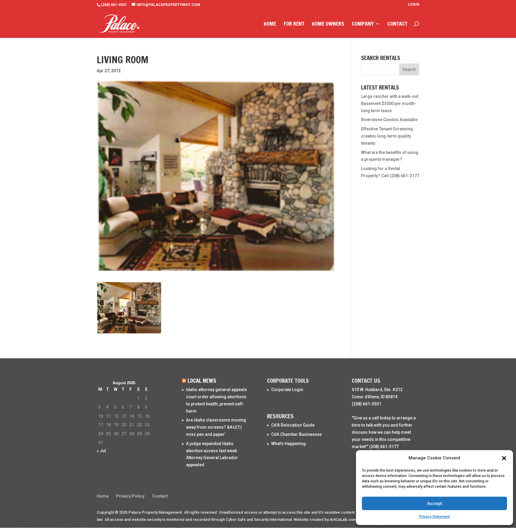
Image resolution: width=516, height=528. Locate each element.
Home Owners (328, 24)
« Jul (101, 450)
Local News (202, 380)
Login (413, 5)
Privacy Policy (130, 496)
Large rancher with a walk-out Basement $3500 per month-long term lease (389, 103)
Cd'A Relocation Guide (292, 425)
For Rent (294, 24)
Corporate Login (287, 389)
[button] (504, 458)
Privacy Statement (434, 517)
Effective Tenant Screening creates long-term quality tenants (387, 136)
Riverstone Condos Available (389, 119)
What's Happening (288, 443)
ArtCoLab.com (343, 519)
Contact (397, 24)
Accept (434, 503)
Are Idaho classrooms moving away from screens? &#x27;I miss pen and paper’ (216, 427)
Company (363, 24)
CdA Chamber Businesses (296, 434)
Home (270, 24)
